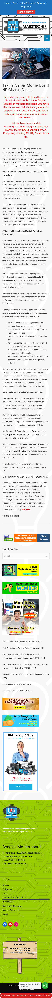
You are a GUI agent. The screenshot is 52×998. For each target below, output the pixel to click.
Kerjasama (7, 889)
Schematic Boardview (12, 906)
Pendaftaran (8, 902)
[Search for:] (26, 556)
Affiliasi (5, 885)
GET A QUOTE (26, 12)
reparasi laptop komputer (18, 434)
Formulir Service (18, 451)
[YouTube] (10, 924)
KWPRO (31, 990)
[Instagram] (16, 924)
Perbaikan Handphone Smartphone (33, 444)
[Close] (50, 994)
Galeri (5, 914)
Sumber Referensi (10, 910)
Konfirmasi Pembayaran (13, 897)
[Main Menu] (47, 38)
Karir (4, 893)
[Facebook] (4, 924)
